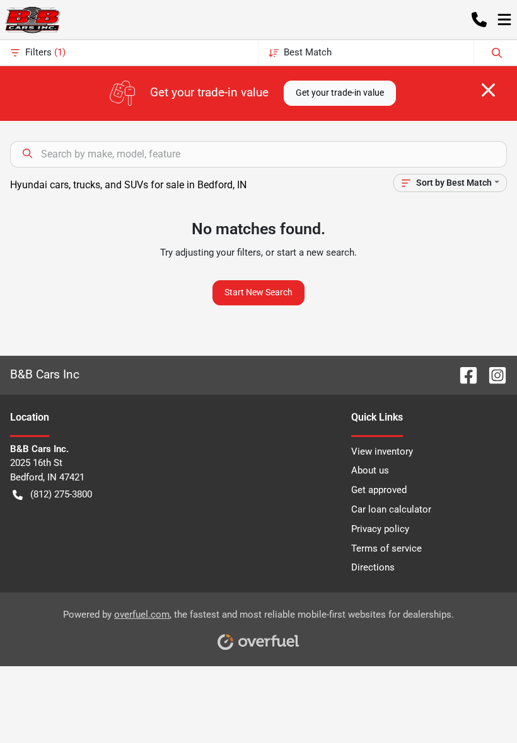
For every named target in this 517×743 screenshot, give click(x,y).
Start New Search (258, 292)
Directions (373, 567)
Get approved (379, 490)
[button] (479, 19)
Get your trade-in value (340, 93)
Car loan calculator (391, 509)
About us (370, 470)
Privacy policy (380, 529)
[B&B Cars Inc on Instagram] (492, 374)
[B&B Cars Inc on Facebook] (463, 374)
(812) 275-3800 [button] (61, 494)
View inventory (382, 451)
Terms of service (386, 548)
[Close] (488, 90)
